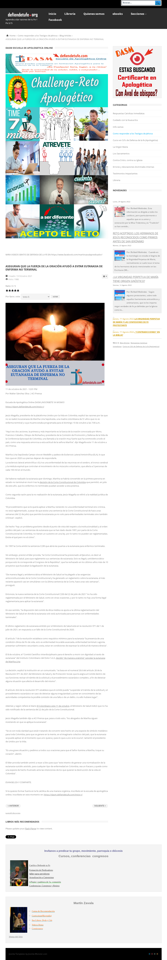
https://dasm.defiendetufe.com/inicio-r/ (25, 406)
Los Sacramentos (121, 153)
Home (12, 35)
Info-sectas (118, 126)
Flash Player (30, 828)
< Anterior (13, 805)
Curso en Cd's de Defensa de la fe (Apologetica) (135, 140)
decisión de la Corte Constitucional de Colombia (63, 482)
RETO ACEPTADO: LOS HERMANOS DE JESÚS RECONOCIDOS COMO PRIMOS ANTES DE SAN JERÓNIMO (135, 237)
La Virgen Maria (120, 146)
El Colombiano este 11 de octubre (53, 705)
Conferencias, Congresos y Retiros (44, 885)
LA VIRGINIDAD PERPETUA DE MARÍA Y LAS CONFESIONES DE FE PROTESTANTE (136, 322)
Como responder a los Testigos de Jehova (37, 35)
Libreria (116, 180)
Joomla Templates (17, 954)
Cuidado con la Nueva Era (125, 120)
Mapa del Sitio (16, 936)
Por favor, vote (13, 296)
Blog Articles (65, 35)
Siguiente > (100, 805)
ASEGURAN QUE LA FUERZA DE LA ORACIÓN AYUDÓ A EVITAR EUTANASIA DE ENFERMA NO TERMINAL (54, 267)
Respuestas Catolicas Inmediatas (128, 113)
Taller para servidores (39, 873)
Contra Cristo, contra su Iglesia (127, 160)
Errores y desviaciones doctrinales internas (133, 166)
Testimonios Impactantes (125, 173)
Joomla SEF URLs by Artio (13, 813)
